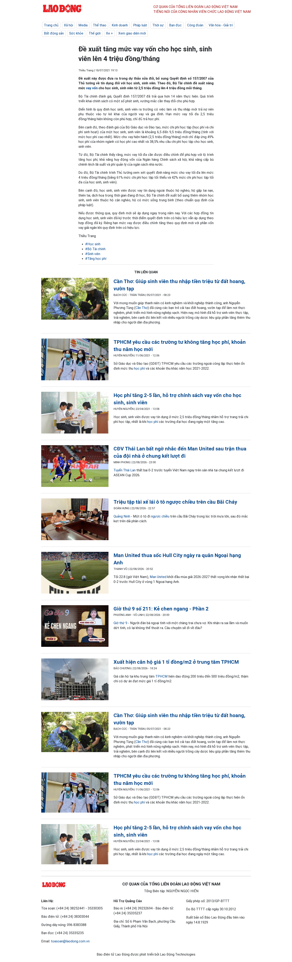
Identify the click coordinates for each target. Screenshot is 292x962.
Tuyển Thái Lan (125, 470)
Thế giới (95, 33)
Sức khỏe (76, 33)
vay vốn (92, 88)
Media (83, 25)
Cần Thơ (141, 308)
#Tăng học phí (95, 259)
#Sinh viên (92, 254)
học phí (139, 368)
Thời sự (158, 25)
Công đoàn (195, 25)
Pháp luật (140, 25)
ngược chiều (160, 516)
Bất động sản (54, 33)
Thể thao (99, 25)
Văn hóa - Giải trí (221, 25)
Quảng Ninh (122, 516)
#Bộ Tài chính (95, 249)
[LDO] (74, 299)
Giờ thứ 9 (120, 623)
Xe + (109, 33)
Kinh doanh (120, 25)
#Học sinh (92, 244)
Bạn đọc (175, 25)
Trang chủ (51, 25)
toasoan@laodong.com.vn (70, 941)
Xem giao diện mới (132, 33)
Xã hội (68, 25)
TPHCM (161, 676)
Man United (158, 577)
